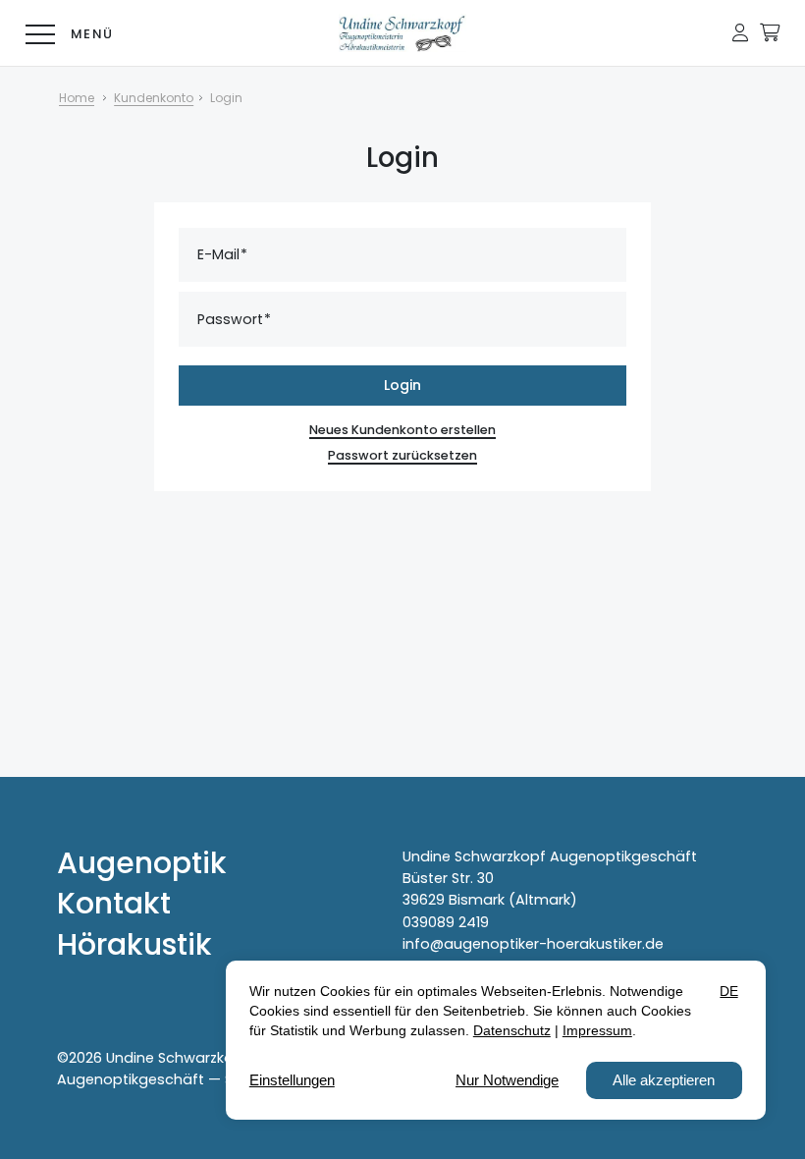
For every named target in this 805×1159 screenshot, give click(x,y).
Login (402, 385)
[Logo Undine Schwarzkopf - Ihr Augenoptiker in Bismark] (402, 33)
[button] (740, 32)
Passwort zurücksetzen (402, 455)
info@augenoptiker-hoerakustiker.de (533, 944)
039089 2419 (445, 922)
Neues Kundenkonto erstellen (402, 429)
